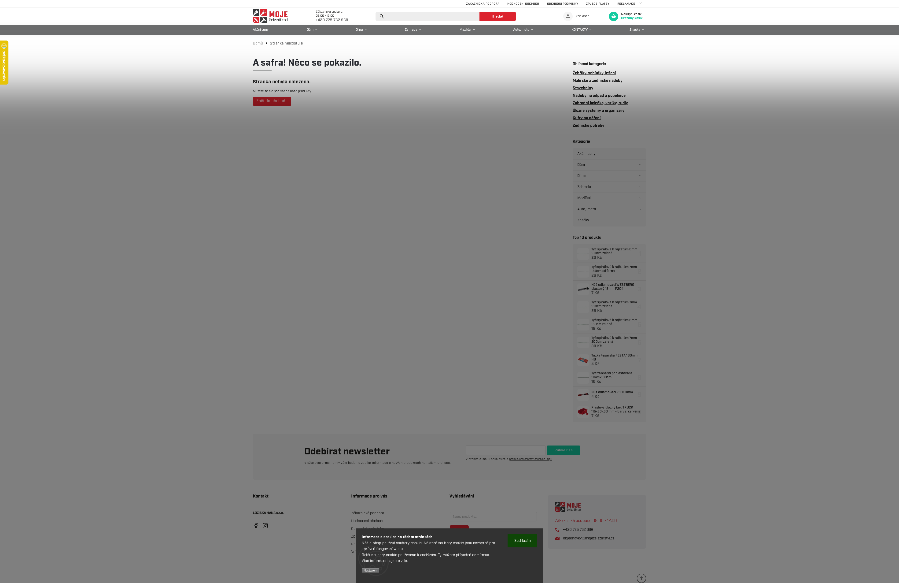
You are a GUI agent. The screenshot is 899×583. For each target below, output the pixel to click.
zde (404, 561)
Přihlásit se (563, 450)
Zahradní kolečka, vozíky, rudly (600, 103)
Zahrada (584, 187)
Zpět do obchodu (272, 101)
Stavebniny (583, 88)
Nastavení (370, 570)
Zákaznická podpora (482, 4)
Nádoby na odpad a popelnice (599, 95)
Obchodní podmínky (562, 4)
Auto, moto (586, 209)
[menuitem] (262, 30)
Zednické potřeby (588, 125)
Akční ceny (586, 153)
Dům (581, 164)
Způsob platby (597, 4)
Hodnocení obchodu (523, 4)
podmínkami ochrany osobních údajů (530, 459)
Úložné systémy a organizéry (598, 110)
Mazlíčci (584, 198)
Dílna (581, 175)
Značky (583, 220)
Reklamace (626, 4)
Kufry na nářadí (587, 118)
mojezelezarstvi (256, 525)
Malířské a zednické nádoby (598, 80)
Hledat (498, 16)
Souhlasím (522, 540)
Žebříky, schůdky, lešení (594, 73)
